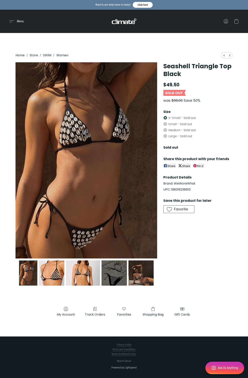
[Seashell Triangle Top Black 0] (28, 273)
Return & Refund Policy (124, 353)
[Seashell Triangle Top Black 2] (83, 273)
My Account (66, 314)
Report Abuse (124, 360)
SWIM (47, 55)
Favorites (124, 314)
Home (20, 55)
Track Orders (95, 314)
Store (34, 55)
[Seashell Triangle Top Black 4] (141, 273)
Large (180, 136)
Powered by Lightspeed (124, 367)
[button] (143, 5)
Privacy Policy (124, 344)
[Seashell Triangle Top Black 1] (51, 273)
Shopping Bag (153, 314)
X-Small (182, 118)
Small (180, 124)
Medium (182, 130)
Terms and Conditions (124, 349)
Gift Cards (182, 314)
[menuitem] (224, 55)
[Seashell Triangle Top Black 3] (114, 273)
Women (62, 55)
